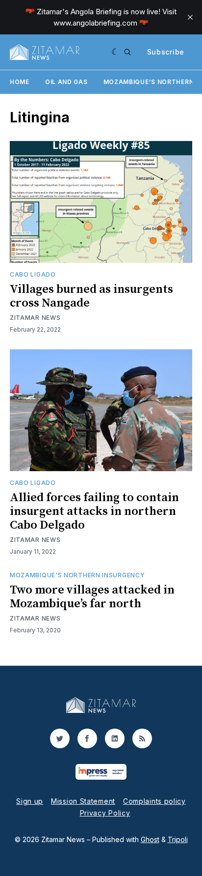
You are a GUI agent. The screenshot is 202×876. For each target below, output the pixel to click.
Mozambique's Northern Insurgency (77, 575)
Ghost (150, 839)
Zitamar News (35, 317)
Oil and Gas (66, 81)
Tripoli (178, 839)
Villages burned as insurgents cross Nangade (91, 296)
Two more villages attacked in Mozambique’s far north (92, 597)
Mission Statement (83, 801)
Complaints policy (154, 801)
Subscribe (165, 52)
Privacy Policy (105, 813)
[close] (190, 17)
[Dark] (115, 52)
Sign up (29, 801)
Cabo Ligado (33, 274)
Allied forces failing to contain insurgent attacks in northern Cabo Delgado (94, 511)
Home (19, 81)
